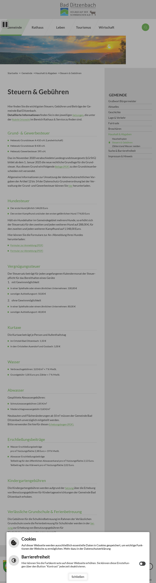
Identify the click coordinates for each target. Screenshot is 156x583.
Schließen (78, 576)
